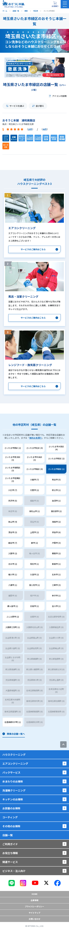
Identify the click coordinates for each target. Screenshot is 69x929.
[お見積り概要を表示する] (55, 4)
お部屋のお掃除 (11, 808)
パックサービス (11, 772)
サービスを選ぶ (16, 105)
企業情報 (34, 900)
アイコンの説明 (59, 95)
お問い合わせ (34, 918)
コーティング (10, 817)
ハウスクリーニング (14, 754)
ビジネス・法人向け (14, 871)
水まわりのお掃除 (12, 781)
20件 (30, 129)
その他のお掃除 (11, 826)
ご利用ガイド (10, 844)
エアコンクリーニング (15, 763)
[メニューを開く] (65, 4)
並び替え (40, 105)
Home (34, 894)
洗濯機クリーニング (14, 790)
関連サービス (10, 862)
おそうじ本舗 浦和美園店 (18, 120)
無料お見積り (35, 437)
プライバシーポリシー (34, 906)
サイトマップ (34, 912)
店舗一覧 (7, 835)
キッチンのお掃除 (12, 799)
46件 (45, 129)
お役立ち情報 (10, 853)
